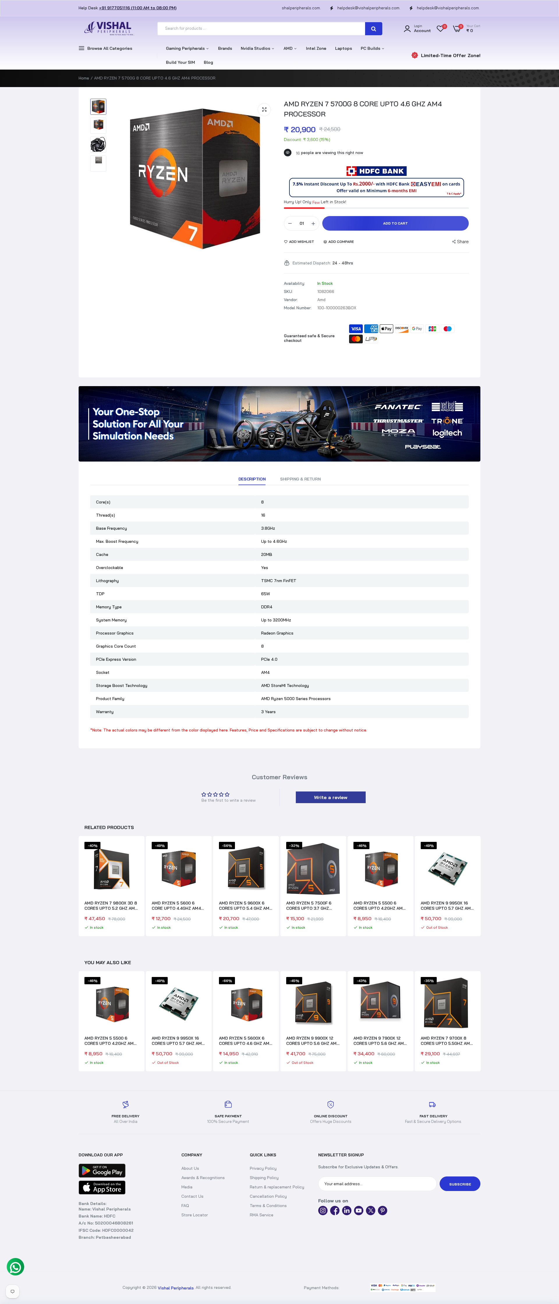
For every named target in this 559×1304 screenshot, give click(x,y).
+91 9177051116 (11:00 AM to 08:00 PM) (137, 7)
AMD (289, 48)
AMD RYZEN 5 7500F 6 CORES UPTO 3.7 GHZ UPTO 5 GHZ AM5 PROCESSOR (308, 905)
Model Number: (298, 307)
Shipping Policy (264, 1177)
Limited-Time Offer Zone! (450, 55)
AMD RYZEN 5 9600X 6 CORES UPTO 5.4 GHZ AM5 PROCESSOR (245, 905)
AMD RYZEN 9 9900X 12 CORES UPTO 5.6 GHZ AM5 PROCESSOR (245, 1041)
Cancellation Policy (268, 1196)
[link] (279, 424)
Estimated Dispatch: (312, 263)
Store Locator (194, 1215)
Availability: (294, 283)
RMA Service (261, 1215)
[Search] (373, 28)
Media (186, 1187)
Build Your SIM (180, 62)
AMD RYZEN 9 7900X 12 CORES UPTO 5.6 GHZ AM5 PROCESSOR (312, 1041)
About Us (190, 1168)
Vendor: (291, 299)
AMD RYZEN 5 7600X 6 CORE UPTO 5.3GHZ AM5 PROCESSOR (445, 1041)
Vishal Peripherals (176, 1288)
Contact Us (192, 1196)
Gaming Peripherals (186, 48)
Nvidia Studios (256, 48)
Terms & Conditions (268, 1205)
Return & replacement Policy (277, 1187)
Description (252, 479)
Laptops (343, 48)
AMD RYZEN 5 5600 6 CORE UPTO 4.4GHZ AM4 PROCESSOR (176, 905)
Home (84, 78)
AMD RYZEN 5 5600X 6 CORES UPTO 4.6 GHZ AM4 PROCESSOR (178, 1041)
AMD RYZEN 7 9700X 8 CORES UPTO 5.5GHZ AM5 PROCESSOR (379, 1041)
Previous (78, 886)
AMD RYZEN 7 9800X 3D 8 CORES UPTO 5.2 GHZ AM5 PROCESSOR (110, 905)
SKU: (288, 291)
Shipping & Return (300, 479)
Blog (208, 62)
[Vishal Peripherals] (108, 28)
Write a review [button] (330, 797)
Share (463, 241)
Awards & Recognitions (203, 1177)
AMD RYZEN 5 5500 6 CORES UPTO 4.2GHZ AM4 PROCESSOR (379, 905)
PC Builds (371, 48)
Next (480, 886)
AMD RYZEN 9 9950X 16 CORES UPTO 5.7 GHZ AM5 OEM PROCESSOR (447, 905)
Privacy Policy (263, 1168)
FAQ (185, 1205)
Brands (225, 48)
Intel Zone (316, 48)
